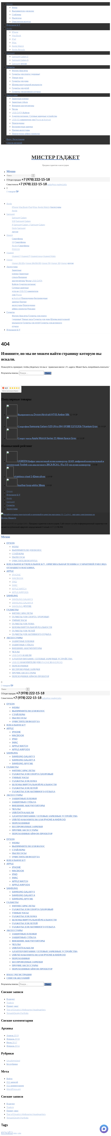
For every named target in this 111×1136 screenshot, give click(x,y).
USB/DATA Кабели (21, 112)
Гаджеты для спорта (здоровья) (26, 74)
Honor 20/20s (18, 263)
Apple (9, 28)
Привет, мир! (12, 1006)
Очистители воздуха (21, 21)
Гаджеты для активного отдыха (26, 91)
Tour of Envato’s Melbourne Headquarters (26, 1009)
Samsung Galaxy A (20, 60)
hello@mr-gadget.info (57, 184)
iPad (14, 39)
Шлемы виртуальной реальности (27, 84)
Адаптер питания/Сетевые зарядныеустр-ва (24, 287)
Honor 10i (55, 263)
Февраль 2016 (13, 1046)
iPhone (15, 32)
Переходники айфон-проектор (26, 133)
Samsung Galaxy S (20, 56)
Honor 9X (46, 263)
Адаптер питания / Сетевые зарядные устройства (34, 116)
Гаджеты (10, 67)
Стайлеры (16, 14)
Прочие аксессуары (21, 130)
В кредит (10, 999)
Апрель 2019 (12, 1035)
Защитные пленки (20, 98)
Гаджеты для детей (20, 88)
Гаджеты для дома (20, 81)
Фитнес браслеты (20, 70)
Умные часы (17, 77)
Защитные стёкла (20, 102)
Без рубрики (12, 1064)
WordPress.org (13, 1089)
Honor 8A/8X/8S (33, 263)
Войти (9, 1078)
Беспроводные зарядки (22, 126)
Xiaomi (9, 235)
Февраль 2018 (13, 1039)
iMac (14, 42)
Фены (14, 7)
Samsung (10, 53)
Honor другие (67, 263)
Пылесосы (17, 18)
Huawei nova (36, 256)
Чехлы (15, 109)
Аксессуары (12, 95)
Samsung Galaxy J (22, 224)
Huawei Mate (49, 256)
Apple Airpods (18, 49)
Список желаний (14, 142)
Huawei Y (16, 256)
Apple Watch (18, 46)
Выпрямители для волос (23, 11)
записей (12, 1082)
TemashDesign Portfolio (17, 1013)
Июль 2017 (11, 1042)
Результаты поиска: (10, 373)
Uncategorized (13, 1060)
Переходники (18, 123)
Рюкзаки (31, 308)
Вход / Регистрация (15, 139)
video (19, 1133)
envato (7, 1132)
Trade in (10, 1002)
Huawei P (25, 256)
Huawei (10, 252)
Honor (9, 259)
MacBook (16, 35)
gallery (15, 1133)
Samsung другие (19, 63)
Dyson (9, 4)
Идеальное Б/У (13, 25)
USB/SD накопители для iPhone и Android (31, 119)
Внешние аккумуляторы (23, 105)
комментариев (15, 1085)
